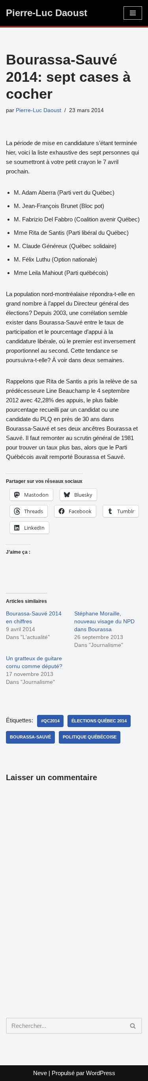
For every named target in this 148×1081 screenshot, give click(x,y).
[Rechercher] (133, 1026)
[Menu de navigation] (133, 13)
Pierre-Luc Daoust (38, 110)
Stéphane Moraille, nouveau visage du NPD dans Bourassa (104, 621)
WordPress (100, 1073)
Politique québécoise (89, 737)
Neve (40, 1073)
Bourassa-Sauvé (30, 737)
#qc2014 (50, 720)
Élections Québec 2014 (99, 720)
